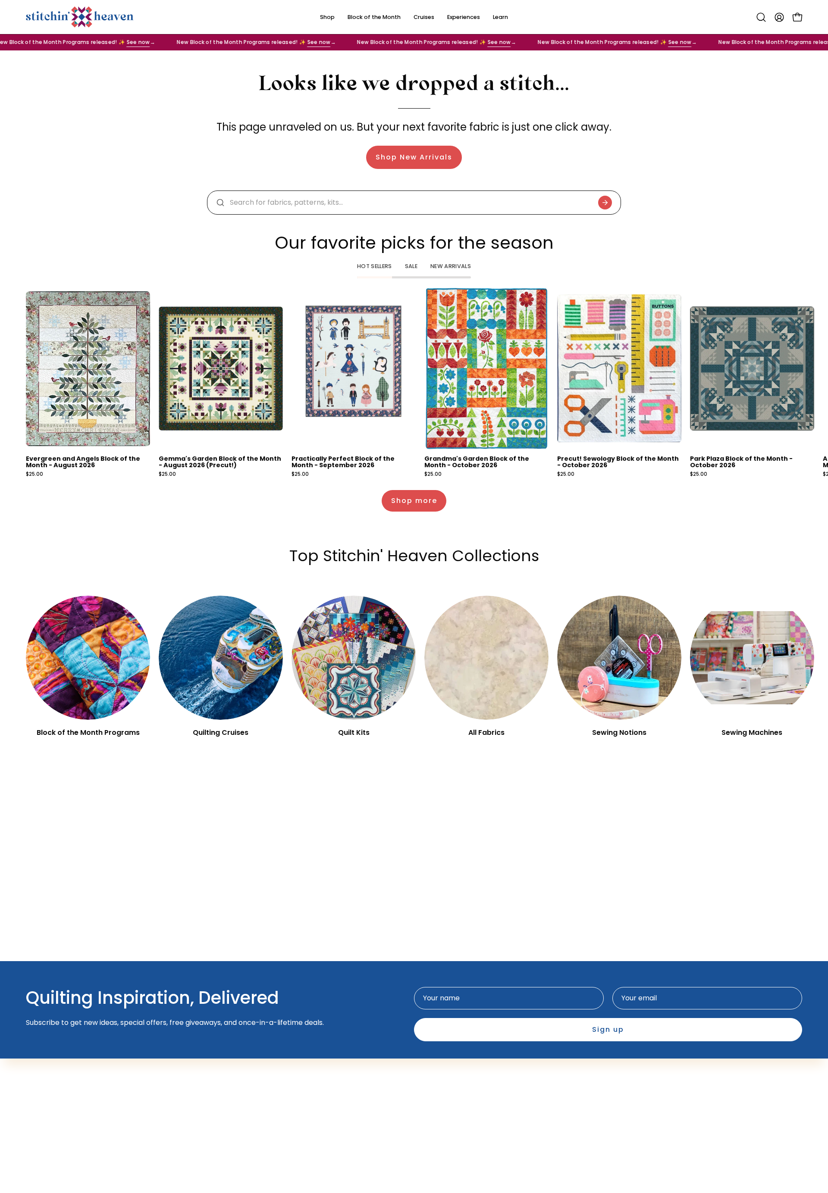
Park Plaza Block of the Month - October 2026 (741, 462)
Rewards (320, 1080)
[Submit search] (605, 202)
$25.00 (34, 474)
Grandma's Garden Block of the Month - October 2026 (476, 462)
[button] (761, 17)
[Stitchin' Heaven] (80, 17)
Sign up (608, 1029)
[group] (414, 382)
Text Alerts (323, 1066)
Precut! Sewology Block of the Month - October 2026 (618, 462)
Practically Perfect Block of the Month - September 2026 (343, 462)
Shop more (414, 501)
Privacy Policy (446, 1066)
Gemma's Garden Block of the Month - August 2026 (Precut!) (220, 462)
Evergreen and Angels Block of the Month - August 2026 (83, 462)
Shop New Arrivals (414, 157)
